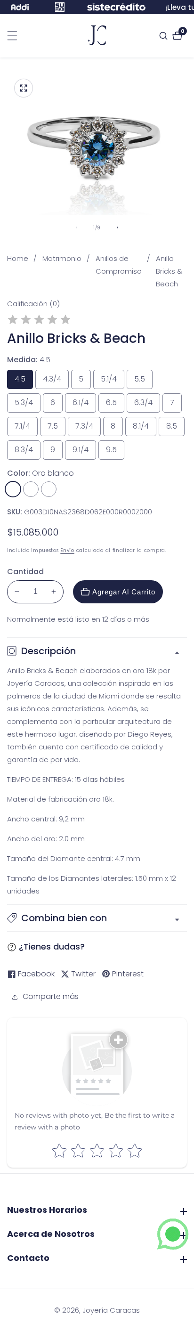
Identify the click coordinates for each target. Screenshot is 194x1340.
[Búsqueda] (164, 36)
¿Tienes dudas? (52, 946)
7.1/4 (26, 428)
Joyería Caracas (111, 1310)
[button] (97, 918)
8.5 (174, 428)
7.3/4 (88, 428)
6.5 (114, 405)
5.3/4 (27, 405)
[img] (39, 321)
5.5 (142, 381)
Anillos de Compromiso (119, 264)
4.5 (23, 381)
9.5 (114, 452)
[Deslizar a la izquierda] (76, 227)
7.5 (55, 428)
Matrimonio (61, 258)
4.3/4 (56, 381)
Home (17, 258)
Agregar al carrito (123, 592)
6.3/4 (147, 405)
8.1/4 (144, 428)
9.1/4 (84, 452)
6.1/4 (84, 405)
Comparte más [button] (51, 996)
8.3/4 (27, 452)
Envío (67, 550)
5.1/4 (112, 381)
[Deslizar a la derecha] (117, 227)
